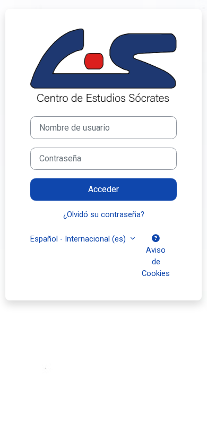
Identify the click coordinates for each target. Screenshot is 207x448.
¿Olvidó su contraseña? (103, 214)
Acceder (103, 189)
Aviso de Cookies (156, 261)
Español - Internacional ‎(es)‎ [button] (79, 239)
